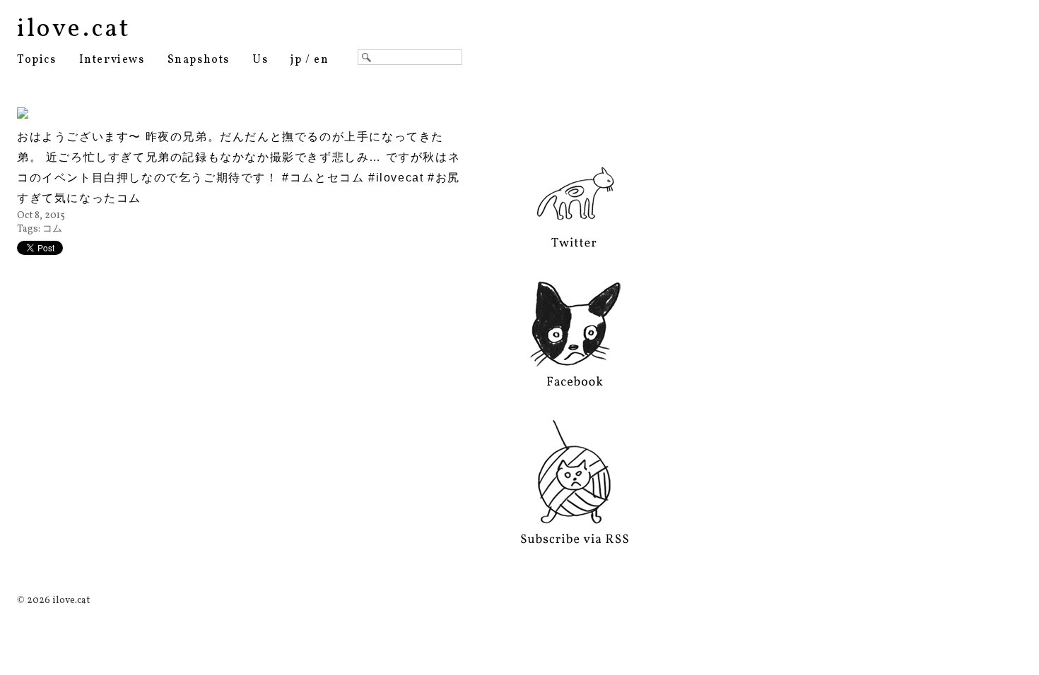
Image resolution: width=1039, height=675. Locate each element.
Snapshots (199, 60)
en (321, 60)
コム (52, 229)
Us (260, 60)
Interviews (112, 60)
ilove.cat (74, 29)
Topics (37, 60)
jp (296, 60)
